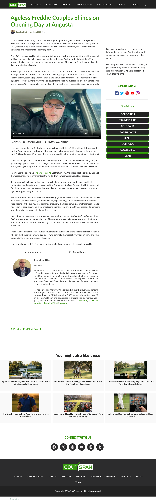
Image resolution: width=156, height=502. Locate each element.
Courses (135, 5)
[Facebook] (54, 447)
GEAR (128, 156)
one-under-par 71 (42, 173)
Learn (120, 5)
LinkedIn (81, 300)
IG (89, 300)
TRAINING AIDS (127, 120)
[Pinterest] (72, 447)
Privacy (139, 476)
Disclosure (80, 476)
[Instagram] (90, 447)
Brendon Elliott (21, 32)
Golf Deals (51, 5)
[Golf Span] (18, 4)
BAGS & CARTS (128, 132)
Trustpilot (14, 499)
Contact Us (52, 476)
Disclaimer (66, 476)
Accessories (103, 5)
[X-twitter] (63, 447)
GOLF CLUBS (128, 114)
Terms (78, 482)
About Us (18, 476)
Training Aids (82, 5)
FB (93, 300)
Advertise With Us (35, 476)
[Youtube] (81, 447)
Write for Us (125, 476)
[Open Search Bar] (144, 4)
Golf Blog (36, 5)
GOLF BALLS (127, 126)
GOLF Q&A (128, 144)
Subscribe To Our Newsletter (103, 476)
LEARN (127, 138)
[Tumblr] (100, 447)
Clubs (65, 5)
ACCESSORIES (127, 150)
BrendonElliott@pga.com (55, 303)
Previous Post (20, 329)
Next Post (33, 329)
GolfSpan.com (76, 491)
